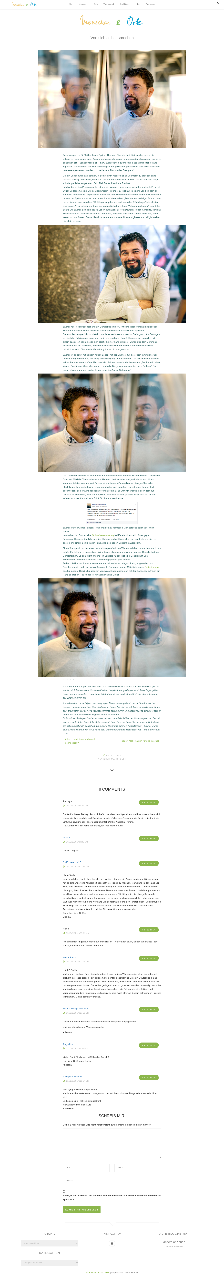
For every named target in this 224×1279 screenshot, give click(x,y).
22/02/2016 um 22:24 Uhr (77, 1081)
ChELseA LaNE (72, 862)
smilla (66, 837)
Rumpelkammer (72, 1076)
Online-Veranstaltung (103, 535)
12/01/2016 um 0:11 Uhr (77, 1048)
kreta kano (69, 957)
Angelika (68, 1044)
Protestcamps (152, 567)
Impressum (117, 1272)
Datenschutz (131, 1272)
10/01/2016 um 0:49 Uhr (77, 842)
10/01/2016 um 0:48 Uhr (77, 806)
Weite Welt (118, 759)
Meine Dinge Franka (75, 1008)
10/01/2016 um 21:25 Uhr (77, 962)
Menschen (104, 759)
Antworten (148, 802)
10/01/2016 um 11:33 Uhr (77, 867)
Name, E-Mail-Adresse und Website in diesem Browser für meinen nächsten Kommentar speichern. (112, 1197)
